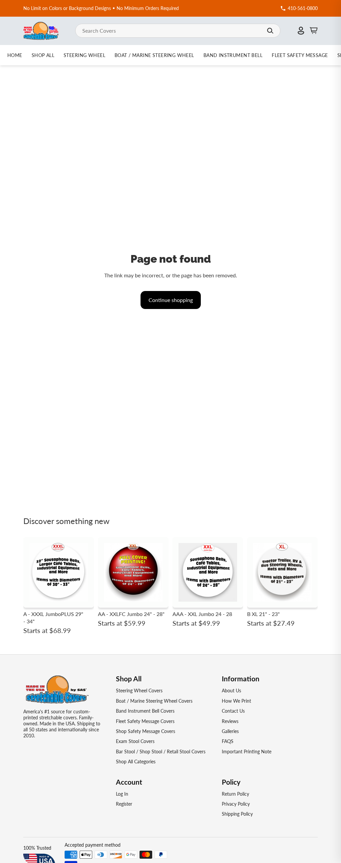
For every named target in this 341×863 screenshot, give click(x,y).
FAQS (227, 741)
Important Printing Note (246, 751)
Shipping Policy (237, 814)
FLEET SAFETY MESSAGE (300, 55)
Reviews (230, 721)
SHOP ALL (43, 55)
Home (14, 55)
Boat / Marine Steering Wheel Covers (154, 701)
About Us (231, 690)
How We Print (236, 701)
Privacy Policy (236, 804)
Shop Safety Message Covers (145, 731)
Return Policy (235, 794)
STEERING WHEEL (84, 55)
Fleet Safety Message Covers (145, 721)
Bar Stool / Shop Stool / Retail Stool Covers (160, 751)
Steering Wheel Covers (139, 690)
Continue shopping (171, 300)
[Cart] (314, 31)
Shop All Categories (136, 761)
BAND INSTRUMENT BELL (232, 55)
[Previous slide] (30, 572)
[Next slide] (86, 572)
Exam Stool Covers (135, 741)
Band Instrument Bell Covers (145, 711)
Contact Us (233, 711)
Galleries (230, 731)
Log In (122, 794)
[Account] (301, 31)
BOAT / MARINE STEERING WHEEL (154, 55)
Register (124, 804)
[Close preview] (278, 392)
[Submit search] (270, 30)
